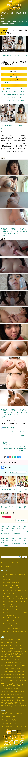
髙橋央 (23, 707)
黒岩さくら (4, 672)
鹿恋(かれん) (12, 687)
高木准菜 (23, 681)
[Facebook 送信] (8, 472)
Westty (21, 606)
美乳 (7, 92)
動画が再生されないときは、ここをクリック (14, 56)
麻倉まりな (21, 700)
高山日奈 (12, 664)
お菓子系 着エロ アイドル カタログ (11, 739)
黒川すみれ (11, 704)
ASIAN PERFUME (8, 589)
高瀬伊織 (3, 707)
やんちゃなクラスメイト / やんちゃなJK (14, 614)
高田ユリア (19, 664)
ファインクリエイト (8, 636)
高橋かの (14, 713)
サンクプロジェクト (8, 625)
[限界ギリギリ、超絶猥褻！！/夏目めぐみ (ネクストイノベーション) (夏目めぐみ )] (8, 519)
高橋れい (18, 704)
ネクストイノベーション (13, 83)
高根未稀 (6, 561)
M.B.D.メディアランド (9, 598)
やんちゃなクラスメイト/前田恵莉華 (5, 544)
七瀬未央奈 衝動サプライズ (16, 555)
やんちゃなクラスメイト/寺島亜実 (16, 544)
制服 (15, 77)
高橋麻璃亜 (11, 672)
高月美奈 (23, 667)
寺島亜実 (17, 549)
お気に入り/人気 (6, 582)
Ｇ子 (2, 684)
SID (12, 606)
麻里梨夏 (20, 713)
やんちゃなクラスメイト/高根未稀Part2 (5, 556)
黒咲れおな (11, 661)
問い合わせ (14, 578)
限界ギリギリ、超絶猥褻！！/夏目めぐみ (7, 522)
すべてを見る (21, 536)
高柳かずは (17, 719)
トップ (3, 578)
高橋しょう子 (20, 687)
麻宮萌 (16, 716)
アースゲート (6, 617)
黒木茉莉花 (11, 696)
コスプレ (22, 98)
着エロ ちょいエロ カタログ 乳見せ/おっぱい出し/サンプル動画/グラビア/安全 (14, 23)
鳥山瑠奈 (21, 716)
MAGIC (5, 600)
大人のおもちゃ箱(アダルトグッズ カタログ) (14, 742)
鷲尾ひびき (10, 716)
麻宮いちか (17, 675)
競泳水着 (15, 95)
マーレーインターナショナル (11, 644)
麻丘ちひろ (4, 661)
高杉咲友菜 (9, 690)
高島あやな (9, 693)
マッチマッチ (6, 641)
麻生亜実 (9, 658)
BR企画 (20, 589)
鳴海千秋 (11, 655)
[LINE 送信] (13, 472)
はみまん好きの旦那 (8, 609)
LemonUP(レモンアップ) (13, 88)
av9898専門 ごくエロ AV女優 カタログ (12, 728)
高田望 (3, 690)
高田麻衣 (22, 669)
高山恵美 (10, 707)
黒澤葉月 (11, 719)
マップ (24, 578)
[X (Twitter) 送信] (5, 472)
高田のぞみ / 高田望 (6, 669)
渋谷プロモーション (8, 647)
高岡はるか (4, 687)
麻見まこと (16, 658)
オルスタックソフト (8, 622)
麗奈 (14, 710)
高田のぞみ (8, 700)
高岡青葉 (15, 690)
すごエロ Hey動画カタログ (9, 732)
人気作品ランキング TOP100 (14, 101)
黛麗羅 (10, 667)
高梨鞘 (3, 693)
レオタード (14, 98)
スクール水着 (6, 95)
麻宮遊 (24, 696)
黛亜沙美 (15, 693)
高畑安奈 (11, 678)
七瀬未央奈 (17, 559)
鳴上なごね (16, 667)
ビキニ (21, 95)
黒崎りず (17, 721)
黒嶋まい (13, 684)
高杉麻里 (21, 693)
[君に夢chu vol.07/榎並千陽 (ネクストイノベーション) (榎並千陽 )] (8, 502)
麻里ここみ (10, 675)
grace (15, 592)
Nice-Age (14, 600)
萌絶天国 (22, 647)
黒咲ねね (19, 710)
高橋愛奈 (23, 721)
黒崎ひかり (4, 719)
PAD (16, 603)
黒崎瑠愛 (3, 713)
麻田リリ (15, 669)
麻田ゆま (19, 684)
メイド (7, 98)
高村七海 (9, 681)
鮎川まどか (4, 704)
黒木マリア (17, 678)
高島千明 (3, 721)
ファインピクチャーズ (9, 638)
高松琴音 (21, 690)
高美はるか (17, 707)
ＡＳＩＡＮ (4, 678)
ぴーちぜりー (6, 611)
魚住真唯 (3, 716)
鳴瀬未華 (18, 696)
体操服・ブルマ (19, 92)
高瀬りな (3, 658)
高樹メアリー (5, 664)
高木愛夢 (18, 672)
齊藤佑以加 (4, 696)
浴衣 (2, 98)
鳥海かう (7, 684)
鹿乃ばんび (4, 667)
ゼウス (23, 628)
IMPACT (5, 595)
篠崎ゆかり (24, 451)
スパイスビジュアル (8, 628)
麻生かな (3, 675)
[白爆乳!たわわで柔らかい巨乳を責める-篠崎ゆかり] (14, 113)
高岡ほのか (17, 655)
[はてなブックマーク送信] (16, 472)
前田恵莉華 (6, 549)
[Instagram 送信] (10, 472)
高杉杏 (9, 713)
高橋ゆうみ (10, 721)
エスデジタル (6, 619)
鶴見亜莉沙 (4, 655)
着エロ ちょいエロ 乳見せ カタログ (11, 735)
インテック (19, 617)
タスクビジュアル (8, 630)
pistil (4, 606)
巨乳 (11, 77)
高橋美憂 (9, 710)
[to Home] (14, 10)
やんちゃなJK (19, 611)
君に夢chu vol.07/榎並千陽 (8, 505)
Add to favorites (8, 443)
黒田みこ (3, 710)
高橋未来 (16, 681)
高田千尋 (3, 681)
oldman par (6, 603)
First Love (5, 592)
